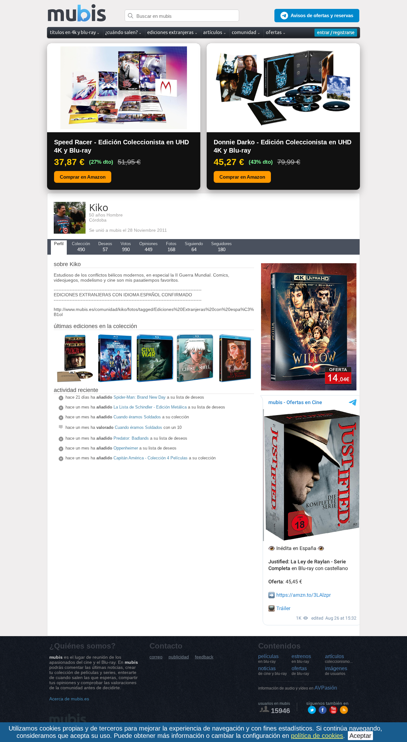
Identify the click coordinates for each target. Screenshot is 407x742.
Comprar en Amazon (83, 177)
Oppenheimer (126, 448)
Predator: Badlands (131, 438)
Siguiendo (194, 246)
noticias (272, 671)
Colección (81, 246)
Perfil (59, 243)
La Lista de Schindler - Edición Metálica (150, 407)
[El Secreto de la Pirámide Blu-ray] (235, 380)
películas (268, 659)
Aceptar (360, 735)
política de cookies (317, 735)
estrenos (301, 659)
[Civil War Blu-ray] (155, 380)
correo (155, 657)
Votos (126, 246)
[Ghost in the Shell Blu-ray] (195, 380)
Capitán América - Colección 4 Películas (151, 458)
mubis (77, 13)
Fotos (171, 246)
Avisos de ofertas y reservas (322, 15)
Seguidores (221, 246)
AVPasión (297, 687)
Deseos (105, 246)
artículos (339, 659)
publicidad (179, 657)
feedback (204, 657)
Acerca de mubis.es (69, 698)
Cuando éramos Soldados (137, 417)
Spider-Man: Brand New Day (140, 397)
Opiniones (148, 246)
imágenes (336, 671)
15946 (280, 711)
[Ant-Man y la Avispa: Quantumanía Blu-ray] (115, 380)
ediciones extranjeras (170, 32)
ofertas (300, 671)
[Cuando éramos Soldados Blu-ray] (75, 380)
